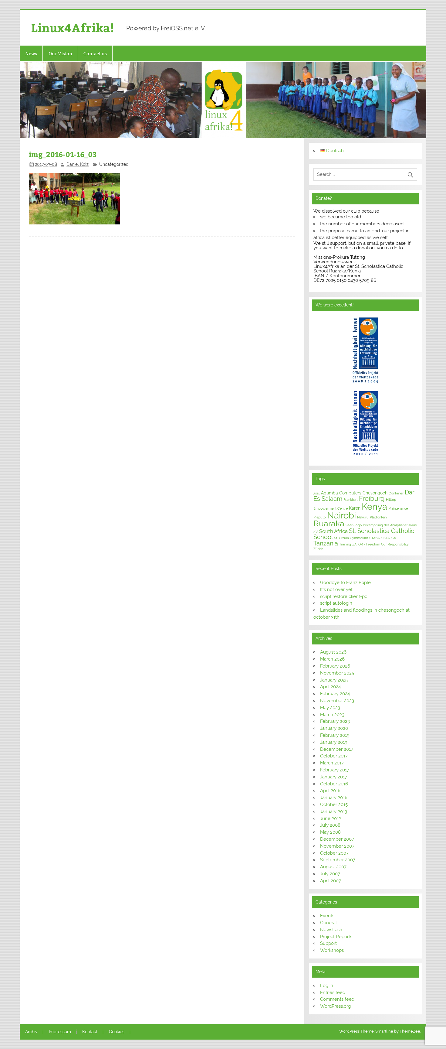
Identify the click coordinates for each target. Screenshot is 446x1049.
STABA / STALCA (382, 538)
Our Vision (60, 53)
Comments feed (337, 999)
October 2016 (334, 784)
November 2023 (337, 700)
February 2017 (334, 770)
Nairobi (341, 515)
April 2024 (330, 686)
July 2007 (330, 873)
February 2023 (335, 721)
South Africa (333, 531)
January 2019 (333, 742)
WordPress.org (335, 1006)
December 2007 (337, 839)
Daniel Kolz (77, 164)
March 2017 (332, 763)
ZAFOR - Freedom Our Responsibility (380, 544)
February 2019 (335, 735)
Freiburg (372, 498)
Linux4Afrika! (72, 27)
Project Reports (336, 936)
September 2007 (337, 860)
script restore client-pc (343, 596)
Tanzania (325, 543)
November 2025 (337, 673)
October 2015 (334, 804)
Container (396, 493)
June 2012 (330, 818)
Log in (326, 985)
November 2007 (337, 846)
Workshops (332, 950)
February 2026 (335, 666)
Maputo (319, 517)
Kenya (374, 506)
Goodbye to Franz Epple (345, 582)
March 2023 (332, 714)
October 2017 (334, 756)
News (31, 53)
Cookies (116, 1032)
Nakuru (363, 517)
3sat (316, 493)
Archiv (31, 1032)
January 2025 (334, 680)
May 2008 (330, 832)
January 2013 (333, 811)
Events (327, 915)
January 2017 (333, 777)
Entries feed (332, 992)
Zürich (318, 549)
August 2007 (333, 867)
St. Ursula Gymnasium (351, 538)
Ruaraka (328, 523)
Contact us (95, 53)
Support (328, 943)
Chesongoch (375, 492)
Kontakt (89, 1032)
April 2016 (330, 790)
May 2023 (330, 707)
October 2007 (334, 853)
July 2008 (330, 825)
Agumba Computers (341, 492)
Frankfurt (350, 499)
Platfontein (378, 517)
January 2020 (334, 728)
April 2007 (330, 880)
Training (345, 544)
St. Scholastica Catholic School (363, 534)
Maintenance (398, 508)
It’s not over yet (336, 589)
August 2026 (333, 652)
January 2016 (333, 797)
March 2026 (332, 659)
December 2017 (336, 749)
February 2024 (335, 693)
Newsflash (331, 929)
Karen (354, 508)
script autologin (336, 603)
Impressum (60, 1032)
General (328, 922)
